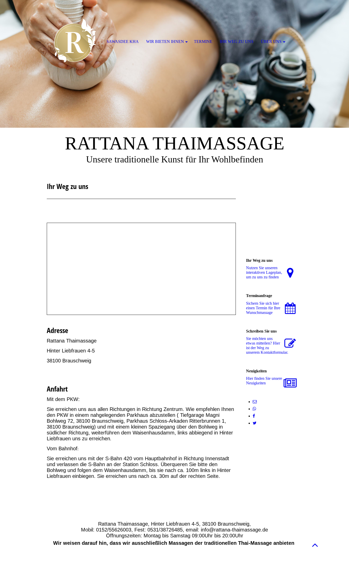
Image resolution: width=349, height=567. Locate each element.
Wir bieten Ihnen (165, 41)
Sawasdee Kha (123, 41)
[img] (174, 64)
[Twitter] (255, 423)
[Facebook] (254, 416)
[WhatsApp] (254, 409)
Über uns (271, 41)
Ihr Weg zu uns (236, 41)
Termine (203, 41)
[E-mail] (255, 401)
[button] (315, 545)
